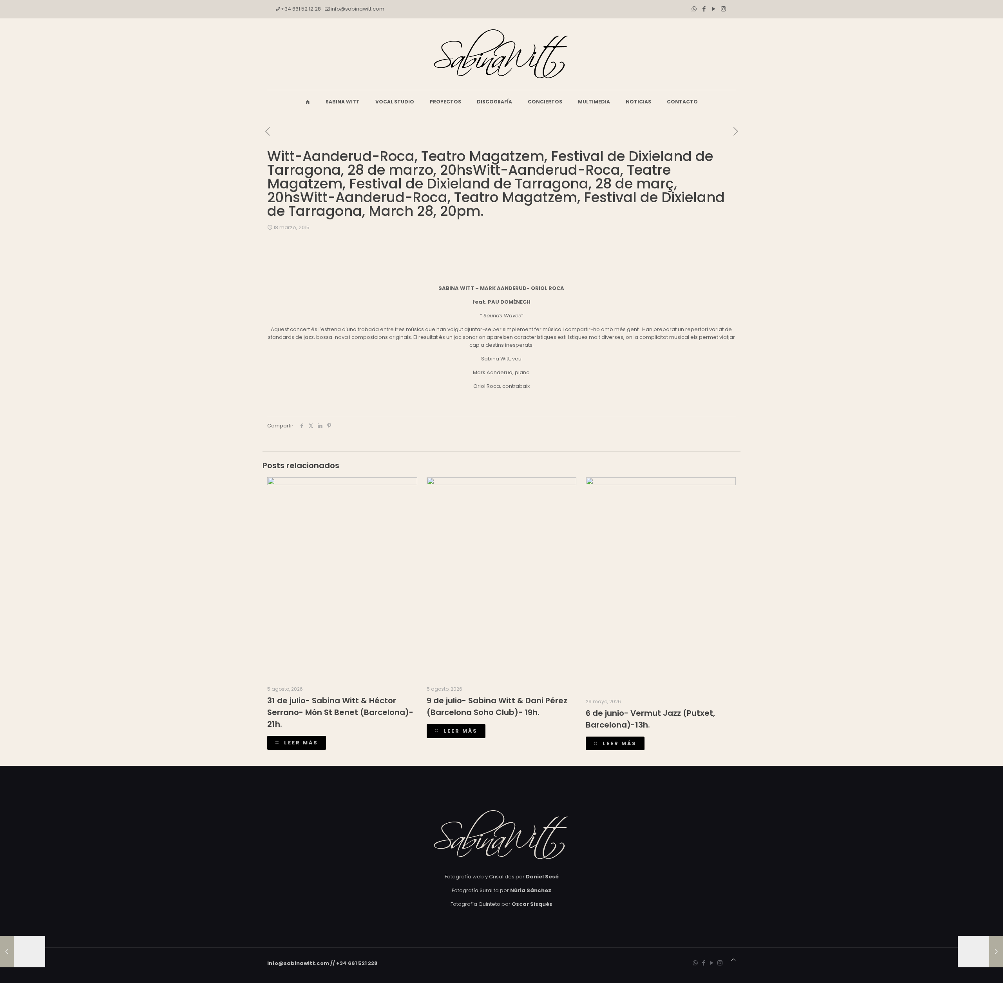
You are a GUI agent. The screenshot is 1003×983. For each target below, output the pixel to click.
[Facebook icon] (704, 9)
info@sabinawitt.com (357, 9)
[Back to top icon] (733, 960)
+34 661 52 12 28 (301, 9)
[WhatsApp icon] (694, 9)
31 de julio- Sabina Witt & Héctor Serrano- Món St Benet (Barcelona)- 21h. (340, 712)
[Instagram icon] (723, 9)
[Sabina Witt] (501, 54)
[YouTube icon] (714, 9)
